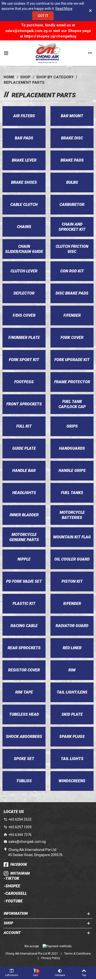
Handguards (72, 448)
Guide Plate (24, 448)
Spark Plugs (72, 736)
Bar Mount (72, 116)
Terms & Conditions (77, 953)
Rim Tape (24, 692)
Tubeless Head (24, 714)
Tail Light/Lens (72, 692)
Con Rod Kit (72, 271)
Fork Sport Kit (24, 359)
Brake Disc (72, 138)
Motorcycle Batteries (72, 515)
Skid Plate (72, 714)
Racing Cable (24, 625)
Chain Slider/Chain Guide (24, 249)
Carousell (16, 893)
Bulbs (72, 182)
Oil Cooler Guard (72, 559)
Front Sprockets (24, 404)
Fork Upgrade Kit (72, 359)
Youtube (14, 901)
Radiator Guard (72, 625)
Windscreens (72, 781)
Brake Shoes (24, 182)
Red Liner (72, 648)
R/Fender (72, 603)
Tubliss (24, 781)
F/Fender (72, 315)
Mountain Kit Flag (72, 537)
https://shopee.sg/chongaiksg (50, 36)
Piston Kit (72, 581)
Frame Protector (72, 382)
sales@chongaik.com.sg (27, 842)
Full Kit (24, 426)
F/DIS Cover (24, 315)
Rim (72, 670)
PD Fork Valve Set (24, 581)
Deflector (24, 293)
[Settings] (90, 53)
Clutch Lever (24, 271)
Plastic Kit (24, 603)
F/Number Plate (24, 337)
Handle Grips (72, 470)
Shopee (12, 886)
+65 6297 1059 (20, 827)
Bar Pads (24, 138)
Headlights (24, 492)
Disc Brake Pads (72, 293)
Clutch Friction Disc (72, 249)
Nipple (24, 559)
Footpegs (24, 382)
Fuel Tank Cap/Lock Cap (72, 404)
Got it (43, 16)
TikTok (12, 878)
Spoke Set (24, 758)
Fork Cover (72, 337)
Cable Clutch (24, 204)
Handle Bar (24, 470)
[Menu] (6, 53)
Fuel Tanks (72, 492)
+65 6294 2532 (20, 819)
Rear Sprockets (24, 648)
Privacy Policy (50, 958)
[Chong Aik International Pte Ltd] (48, 53)
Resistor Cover (24, 670)
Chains (24, 226)
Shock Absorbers (24, 736)
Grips (72, 426)
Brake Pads (72, 160)
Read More (63, 9)
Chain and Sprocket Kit (72, 227)
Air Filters (24, 116)
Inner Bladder (24, 515)
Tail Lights (72, 758)
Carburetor (72, 204)
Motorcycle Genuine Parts (24, 537)
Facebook (18, 864)
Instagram (20, 873)
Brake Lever (24, 160)
